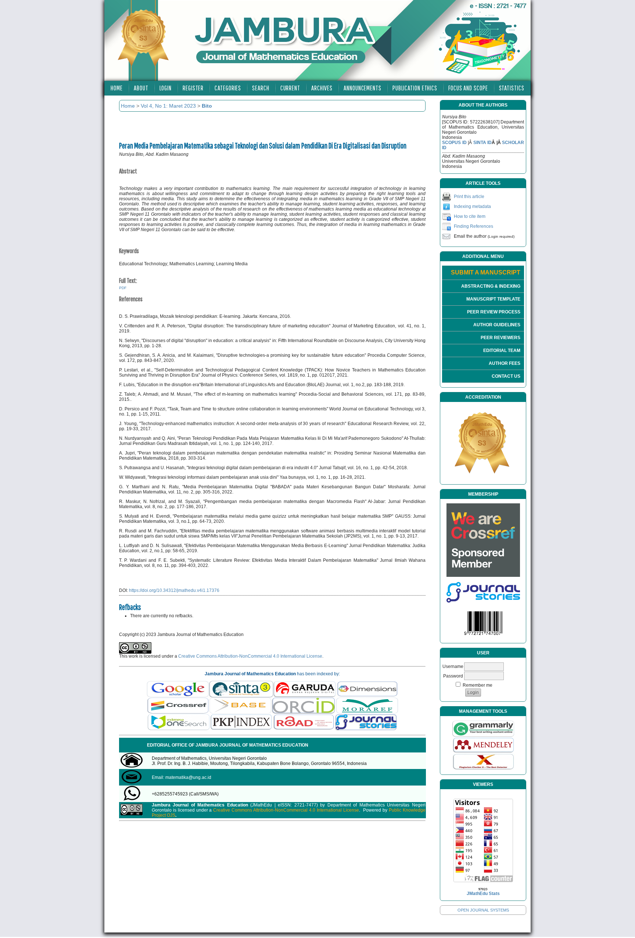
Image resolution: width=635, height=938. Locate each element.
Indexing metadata (472, 206)
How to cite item (469, 216)
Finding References (473, 226)
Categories (228, 88)
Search (260, 88)
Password (453, 676)
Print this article (469, 196)
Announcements (362, 88)
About (141, 88)
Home (117, 88)
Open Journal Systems (483, 910)
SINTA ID (482, 142)
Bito (207, 106)
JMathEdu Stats (483, 893)
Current (290, 88)
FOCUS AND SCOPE (468, 88)
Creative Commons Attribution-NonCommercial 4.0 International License (250, 656)
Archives (322, 88)
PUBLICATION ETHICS (414, 88)
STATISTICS (511, 88)
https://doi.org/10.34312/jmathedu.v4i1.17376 (174, 590)
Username (452, 666)
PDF (122, 288)
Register (193, 88)
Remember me (477, 685)
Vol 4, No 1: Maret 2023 (168, 106)
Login (165, 88)
